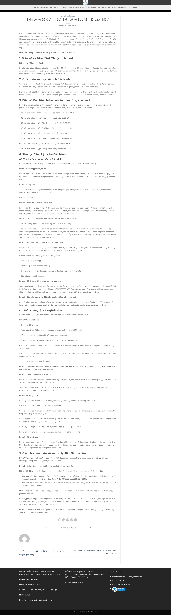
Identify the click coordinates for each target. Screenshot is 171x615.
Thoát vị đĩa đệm (41, 7)
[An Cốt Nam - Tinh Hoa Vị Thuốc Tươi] (85, 2)
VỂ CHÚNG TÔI (123, 7)
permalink (88, 528)
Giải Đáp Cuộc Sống (68, 16)
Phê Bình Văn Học (49, 590)
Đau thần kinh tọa (96, 7)
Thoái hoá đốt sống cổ (77, 7)
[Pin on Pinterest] (72, 520)
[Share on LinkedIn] (76, 520)
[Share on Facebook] (60, 520)
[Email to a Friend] (68, 520)
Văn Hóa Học (35, 590)
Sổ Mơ (22, 600)
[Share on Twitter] (64, 520)
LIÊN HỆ (134, 7)
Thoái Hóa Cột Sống (57, 7)
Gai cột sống (110, 7)
